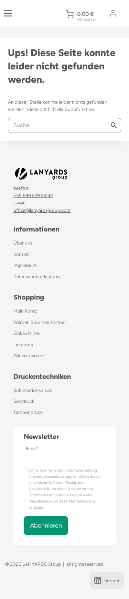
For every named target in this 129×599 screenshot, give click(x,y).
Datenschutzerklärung (36, 276)
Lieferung (23, 344)
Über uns (22, 243)
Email (32, 448)
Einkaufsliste (26, 333)
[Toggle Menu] (8, 13)
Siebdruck (23, 401)
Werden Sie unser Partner (39, 322)
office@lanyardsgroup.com (42, 210)
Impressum (25, 265)
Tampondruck (28, 412)
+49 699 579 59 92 (33, 195)
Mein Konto (25, 311)
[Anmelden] (113, 13)
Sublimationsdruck (33, 390)
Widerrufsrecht (29, 355)
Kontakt (21, 254)
